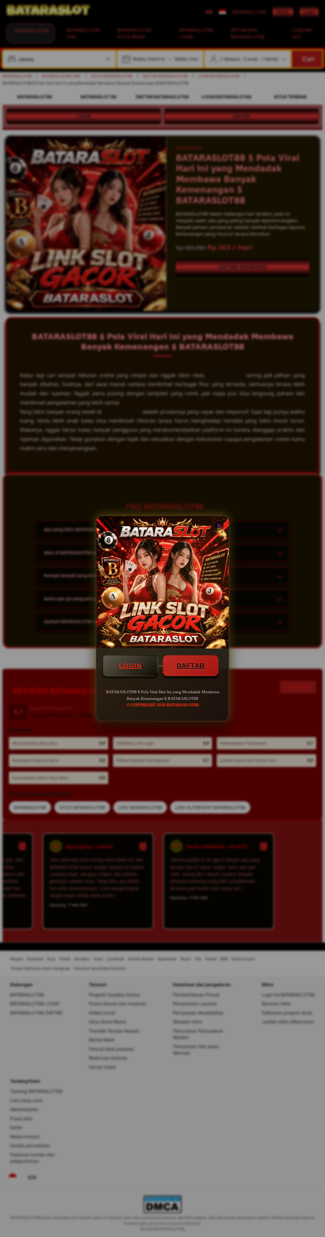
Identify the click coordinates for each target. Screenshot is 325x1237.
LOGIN (130, 665)
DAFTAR (191, 665)
